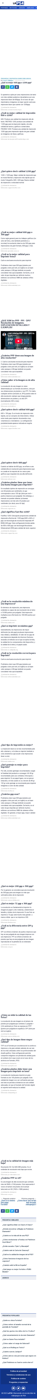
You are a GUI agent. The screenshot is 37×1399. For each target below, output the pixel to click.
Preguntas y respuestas (18, 1382)
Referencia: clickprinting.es (9, 1092)
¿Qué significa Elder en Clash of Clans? (17, 1225)
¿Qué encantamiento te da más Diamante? (18, 1335)
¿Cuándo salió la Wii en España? (14, 1265)
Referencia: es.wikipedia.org (9, 650)
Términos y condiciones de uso (18, 1375)
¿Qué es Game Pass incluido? (13, 1339)
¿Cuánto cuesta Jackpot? (12, 1352)
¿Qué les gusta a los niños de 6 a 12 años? (18, 1331)
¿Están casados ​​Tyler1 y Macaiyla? (15, 1246)
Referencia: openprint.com (9, 1065)
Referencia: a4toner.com (8, 479)
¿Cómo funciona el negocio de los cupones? (15, 1260)
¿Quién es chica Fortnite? (12, 1320)
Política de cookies (18, 1379)
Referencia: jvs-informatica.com (10, 1174)
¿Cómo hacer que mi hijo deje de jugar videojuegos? (26, 1202)
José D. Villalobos (8, 80)
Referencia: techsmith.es (8, 406)
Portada (4, 8)
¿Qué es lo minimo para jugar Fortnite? (8, 1202)
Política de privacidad (18, 1371)
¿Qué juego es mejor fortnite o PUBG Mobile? (16, 1270)
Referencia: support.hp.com (9, 533)
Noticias (13, 8)
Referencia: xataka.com (7, 622)
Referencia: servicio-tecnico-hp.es (11, 109)
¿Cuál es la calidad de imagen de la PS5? (17, 1254)
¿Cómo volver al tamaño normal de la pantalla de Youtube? (16, 1326)
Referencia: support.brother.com (10, 188)
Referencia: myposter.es (8, 508)
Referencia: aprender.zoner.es (10, 251)
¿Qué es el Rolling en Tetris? (13, 1348)
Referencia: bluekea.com (8, 922)
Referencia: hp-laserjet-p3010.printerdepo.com (15, 139)
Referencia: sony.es (7, 947)
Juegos (22, 8)
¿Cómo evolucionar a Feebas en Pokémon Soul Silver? (18, 1241)
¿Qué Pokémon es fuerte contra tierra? (17, 1362)
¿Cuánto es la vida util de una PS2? (15, 1236)
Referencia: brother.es (7, 791)
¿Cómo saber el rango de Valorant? (16, 1343)
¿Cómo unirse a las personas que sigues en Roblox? (19, 1357)
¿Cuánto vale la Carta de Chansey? (15, 1250)
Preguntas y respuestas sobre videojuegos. (16, 78)
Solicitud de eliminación (9, 107)
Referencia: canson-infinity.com (10, 900)
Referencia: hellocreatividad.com (10, 285)
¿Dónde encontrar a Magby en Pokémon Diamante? (17, 1230)
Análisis (30, 8)
